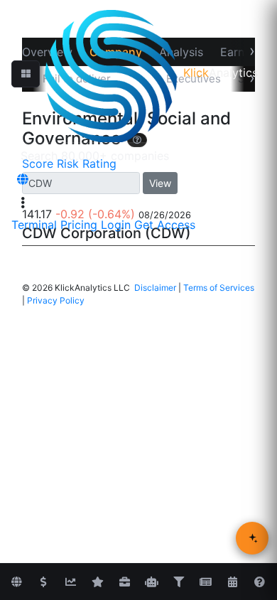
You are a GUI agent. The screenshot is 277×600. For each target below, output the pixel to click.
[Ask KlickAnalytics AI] (252, 538)
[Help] (259, 582)
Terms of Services (218, 287)
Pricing (78, 225)
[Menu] (22, 202)
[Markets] (16, 582)
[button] (25, 73)
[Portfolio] (124, 582)
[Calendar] (232, 582)
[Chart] (70, 582)
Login (116, 225)
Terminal (34, 225)
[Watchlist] (97, 582)
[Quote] (43, 582)
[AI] (151, 582)
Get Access (164, 225)
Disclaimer (155, 287)
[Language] (22, 179)
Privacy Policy (56, 300)
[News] (205, 582)
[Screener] (178, 582)
